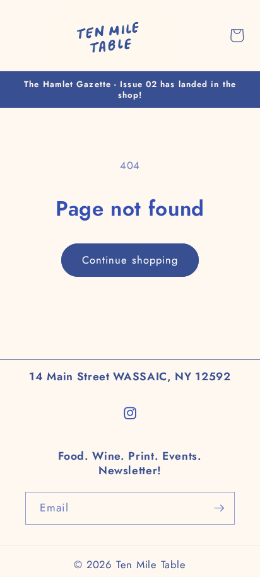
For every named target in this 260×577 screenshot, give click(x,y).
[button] (17, 35)
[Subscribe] (219, 508)
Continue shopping (130, 259)
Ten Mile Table (151, 564)
